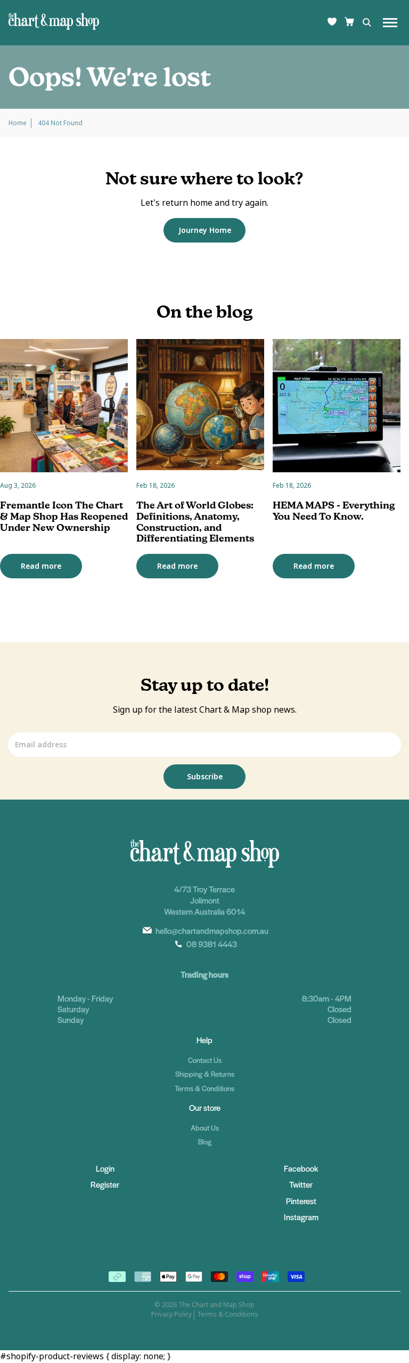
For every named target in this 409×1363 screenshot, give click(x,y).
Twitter (301, 1184)
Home (18, 123)
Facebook (301, 1168)
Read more (41, 566)
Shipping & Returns (204, 1074)
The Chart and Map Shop (216, 1305)
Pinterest (301, 1200)
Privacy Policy (171, 1314)
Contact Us (205, 1060)
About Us (205, 1128)
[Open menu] (390, 23)
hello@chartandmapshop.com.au (212, 930)
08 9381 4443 (211, 943)
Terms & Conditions (204, 1088)
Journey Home (204, 230)
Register (105, 1184)
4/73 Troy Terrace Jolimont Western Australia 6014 (204, 900)
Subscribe (205, 776)
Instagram (301, 1216)
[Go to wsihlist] (332, 22)
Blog (204, 1141)
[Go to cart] (349, 22)
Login (105, 1168)
